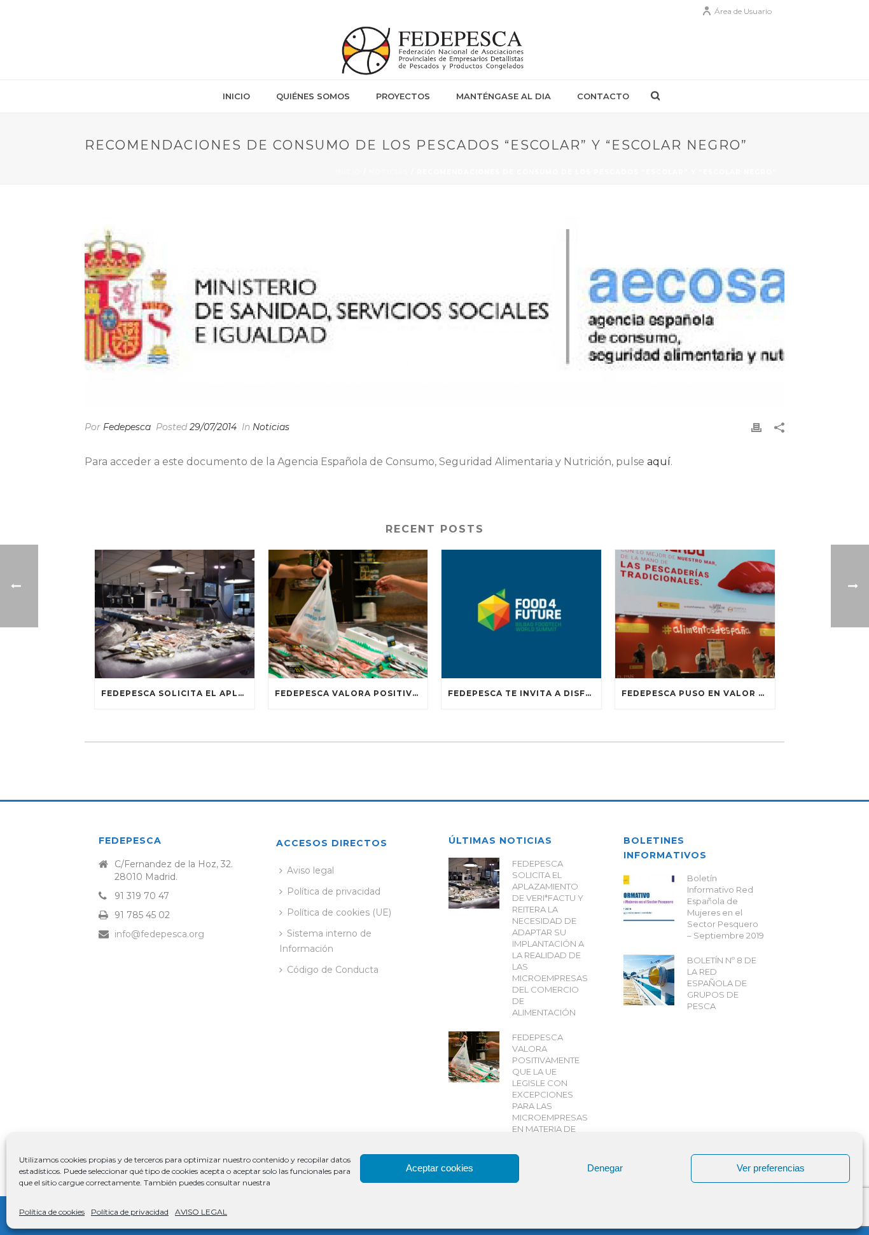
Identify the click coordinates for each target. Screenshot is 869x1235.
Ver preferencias (771, 1167)
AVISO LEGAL (201, 1212)
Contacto (603, 96)
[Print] (756, 427)
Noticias (388, 172)
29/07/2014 (213, 427)
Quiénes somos (313, 96)
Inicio (236, 96)
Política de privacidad (130, 1212)
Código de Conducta (333, 969)
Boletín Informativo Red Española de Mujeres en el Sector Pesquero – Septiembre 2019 (725, 906)
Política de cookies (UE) (339, 912)
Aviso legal (310, 870)
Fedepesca (127, 427)
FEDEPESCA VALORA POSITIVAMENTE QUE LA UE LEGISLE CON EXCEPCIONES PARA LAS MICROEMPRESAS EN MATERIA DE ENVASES (351, 693)
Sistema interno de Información (325, 941)
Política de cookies (52, 1212)
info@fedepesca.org (159, 934)
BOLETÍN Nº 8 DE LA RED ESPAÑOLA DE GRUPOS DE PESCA (721, 983)
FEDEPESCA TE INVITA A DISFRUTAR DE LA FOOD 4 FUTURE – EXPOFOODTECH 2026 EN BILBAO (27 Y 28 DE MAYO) (524, 693)
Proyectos (403, 96)
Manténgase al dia (503, 96)
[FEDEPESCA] (434, 51)
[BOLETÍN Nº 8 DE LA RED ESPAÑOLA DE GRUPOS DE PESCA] (648, 979)
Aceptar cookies (439, 1167)
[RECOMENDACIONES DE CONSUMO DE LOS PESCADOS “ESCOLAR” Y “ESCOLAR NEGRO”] (434, 311)
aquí (659, 462)
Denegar (605, 1167)
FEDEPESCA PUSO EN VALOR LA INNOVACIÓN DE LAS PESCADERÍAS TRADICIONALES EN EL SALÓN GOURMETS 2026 (698, 693)
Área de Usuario (743, 11)
